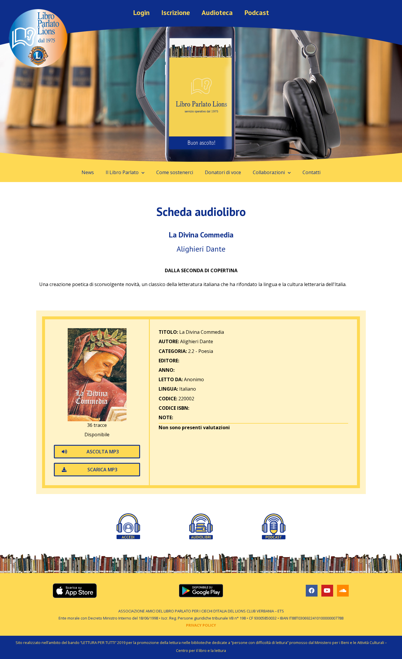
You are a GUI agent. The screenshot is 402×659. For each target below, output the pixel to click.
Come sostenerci (174, 172)
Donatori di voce (223, 172)
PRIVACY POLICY (201, 625)
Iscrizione (175, 12)
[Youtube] (327, 591)
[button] (97, 451)
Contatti (311, 172)
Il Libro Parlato (122, 172)
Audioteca (217, 12)
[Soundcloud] (343, 591)
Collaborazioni (269, 172)
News (88, 172)
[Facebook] (312, 591)
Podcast (257, 12)
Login (141, 12)
